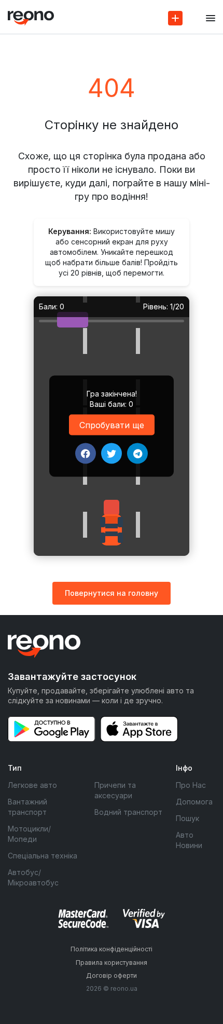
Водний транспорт (128, 812)
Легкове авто (32, 785)
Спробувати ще (111, 425)
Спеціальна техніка (42, 855)
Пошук (187, 818)
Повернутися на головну (111, 593)
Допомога (194, 801)
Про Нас (191, 785)
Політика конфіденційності (111, 949)
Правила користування (111, 962)
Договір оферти (111, 975)
